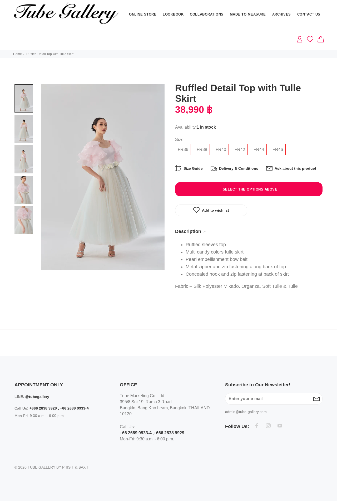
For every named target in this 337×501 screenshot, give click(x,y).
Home (17, 54)
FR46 (277, 149)
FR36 (183, 149)
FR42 (240, 149)
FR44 (259, 149)
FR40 (221, 149)
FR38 (202, 149)
